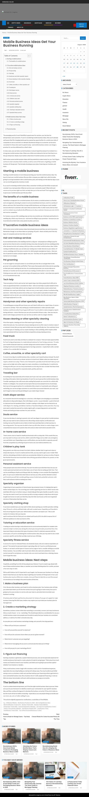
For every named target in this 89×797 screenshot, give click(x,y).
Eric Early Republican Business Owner (73, 243)
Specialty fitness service (16, 112)
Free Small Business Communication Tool (73, 274)
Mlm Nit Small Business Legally (71, 294)
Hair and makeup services (15, 68)
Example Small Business (69, 251)
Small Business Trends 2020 (11, 710)
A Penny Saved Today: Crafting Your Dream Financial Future (75, 783)
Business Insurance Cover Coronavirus (70, 213)
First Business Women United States (73, 261)
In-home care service (15, 95)
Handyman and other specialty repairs (18, 76)
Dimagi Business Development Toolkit (73, 233)
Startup (64, 122)
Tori (5, 50)
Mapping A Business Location (71, 286)
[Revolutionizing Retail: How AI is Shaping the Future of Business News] (51, 736)
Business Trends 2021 (27, 704)
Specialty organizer (14, 104)
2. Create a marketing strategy (16, 122)
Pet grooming (12, 70)
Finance (10, 27)
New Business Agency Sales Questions (71, 297)
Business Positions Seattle (70, 225)
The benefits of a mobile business (17, 61)
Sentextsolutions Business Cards (72, 319)
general (64, 106)
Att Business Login (68, 206)
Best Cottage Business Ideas (43, 702)
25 (67, 67)
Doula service (13, 93)
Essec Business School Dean (71, 246)
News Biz (48, 23)
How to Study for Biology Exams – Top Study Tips (16, 716)
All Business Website (11, 702)
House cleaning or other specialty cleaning (19, 79)
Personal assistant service (16, 101)
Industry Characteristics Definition (12, 708)
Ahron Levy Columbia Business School (73, 200)
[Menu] (8, 23)
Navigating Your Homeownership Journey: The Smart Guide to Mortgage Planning (74, 145)
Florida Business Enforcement (71, 271)
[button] (8, 23)
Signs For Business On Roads (71, 322)
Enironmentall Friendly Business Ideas (73, 240)
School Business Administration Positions (72, 310)
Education (65, 99)
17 (64, 63)
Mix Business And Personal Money (72, 291)
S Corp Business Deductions (71, 313)
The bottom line (11, 129)
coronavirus (66, 231)
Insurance (27, 23)
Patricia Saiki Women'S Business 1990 (73, 301)
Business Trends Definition (41, 704)
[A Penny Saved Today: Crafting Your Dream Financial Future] (76, 770)
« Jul (63, 76)
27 (74, 67)
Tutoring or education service (17, 109)
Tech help (11, 73)
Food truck (12, 82)
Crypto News (15, 23)
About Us (20, 27)
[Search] (72, 25)
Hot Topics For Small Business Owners (46, 706)
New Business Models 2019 (29, 708)
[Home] (4, 23)
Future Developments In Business (27, 706)
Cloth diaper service (14, 90)
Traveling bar (12, 87)
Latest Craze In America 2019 (71, 280)
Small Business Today (42, 708)
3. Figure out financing (14, 124)
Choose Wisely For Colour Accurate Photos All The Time (45, 716)
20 (74, 63)
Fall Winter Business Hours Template (73, 254)
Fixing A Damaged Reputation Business (71, 267)
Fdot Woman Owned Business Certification (71, 257)
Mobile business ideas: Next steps (16, 116)
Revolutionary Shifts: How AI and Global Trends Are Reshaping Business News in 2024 (72, 136)
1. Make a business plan (15, 119)
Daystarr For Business (78, 231)
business (78, 206)
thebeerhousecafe (67, 336)
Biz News (58, 23)
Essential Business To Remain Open (73, 249)
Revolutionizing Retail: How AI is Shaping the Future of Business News (51, 748)
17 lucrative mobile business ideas (16, 65)
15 (81, 59)
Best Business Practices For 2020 (26, 702)
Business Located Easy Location (72, 219)
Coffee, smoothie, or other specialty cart (19, 84)
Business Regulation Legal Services (73, 228)
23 (84, 63)
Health (64, 109)
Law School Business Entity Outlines (73, 283)
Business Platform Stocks (70, 222)
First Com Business (68, 264)
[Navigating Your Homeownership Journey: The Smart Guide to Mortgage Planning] (34, 770)
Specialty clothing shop (15, 107)
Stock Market (66, 126)
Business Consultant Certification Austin (72, 209)
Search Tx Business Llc (69, 316)
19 (71, 63)
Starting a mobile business (14, 59)
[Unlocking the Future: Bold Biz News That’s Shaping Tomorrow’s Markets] (31, 736)
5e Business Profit (68, 197)
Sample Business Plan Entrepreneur (73, 307)
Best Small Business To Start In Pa (12, 704)
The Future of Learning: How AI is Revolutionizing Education (54, 783)
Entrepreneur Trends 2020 (10, 706)
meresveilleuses (67, 333)
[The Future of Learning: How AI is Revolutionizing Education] (55, 770)
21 (77, 63)
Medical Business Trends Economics (73, 289)
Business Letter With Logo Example (73, 217)
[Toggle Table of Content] (28, 55)
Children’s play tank (15, 98)
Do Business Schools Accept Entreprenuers (71, 237)
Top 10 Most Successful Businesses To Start (30, 710)
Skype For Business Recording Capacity (71, 325)
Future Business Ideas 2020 (71, 277)
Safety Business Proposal (70, 304)
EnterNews (48, 795)
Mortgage (38, 23)
